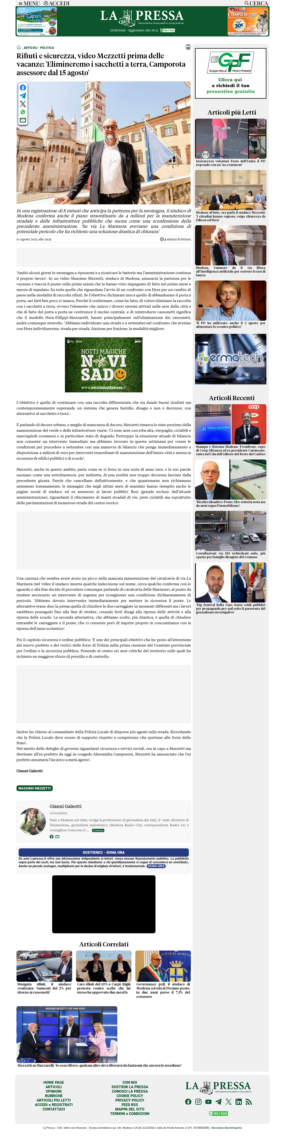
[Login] (46, 3)
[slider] (100, 930)
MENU (32, 3)
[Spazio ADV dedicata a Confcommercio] (37, 34)
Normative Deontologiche (227, 1127)
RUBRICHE (54, 1096)
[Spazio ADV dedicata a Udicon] (248, 34)
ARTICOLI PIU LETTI (54, 1100)
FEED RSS (130, 1105)
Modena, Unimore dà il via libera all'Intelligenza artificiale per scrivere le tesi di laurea (230, 271)
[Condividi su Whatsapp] (23, 112)
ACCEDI (59, 3)
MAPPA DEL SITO (129, 1109)
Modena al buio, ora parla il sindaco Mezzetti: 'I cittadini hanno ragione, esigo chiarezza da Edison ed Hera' (230, 216)
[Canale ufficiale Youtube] (208, 1102)
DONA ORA (156, 866)
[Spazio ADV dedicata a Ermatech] (230, 385)
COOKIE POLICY (130, 1096)
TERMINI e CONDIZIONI (129, 1113)
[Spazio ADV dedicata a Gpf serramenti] (230, 99)
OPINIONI (54, 1091)
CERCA (259, 3)
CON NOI (130, 1082)
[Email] (57, 837)
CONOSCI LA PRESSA (130, 1091)
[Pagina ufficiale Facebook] (188, 1102)
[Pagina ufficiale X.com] (228, 1102)
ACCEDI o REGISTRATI (54, 1105)
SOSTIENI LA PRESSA (129, 1087)
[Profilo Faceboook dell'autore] (52, 837)
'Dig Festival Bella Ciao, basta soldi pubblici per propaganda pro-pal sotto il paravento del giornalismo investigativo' (230, 609)
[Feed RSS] (249, 1102)
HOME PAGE (53, 1082)
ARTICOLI (54, 1087)
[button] (188, 48)
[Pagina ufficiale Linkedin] (239, 1102)
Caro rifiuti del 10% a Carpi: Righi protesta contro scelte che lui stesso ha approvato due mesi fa (104, 988)
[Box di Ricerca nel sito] (246, 3)
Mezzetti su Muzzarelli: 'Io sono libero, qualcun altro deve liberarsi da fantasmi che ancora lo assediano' (99, 1065)
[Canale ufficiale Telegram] (218, 1102)
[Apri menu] (19, 3)
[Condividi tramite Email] (23, 120)
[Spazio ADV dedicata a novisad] (103, 391)
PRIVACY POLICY (129, 1100)
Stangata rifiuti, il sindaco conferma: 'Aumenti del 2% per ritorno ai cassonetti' (44, 988)
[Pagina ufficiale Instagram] (198, 1102)
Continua (98, 830)
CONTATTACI (54, 1109)
